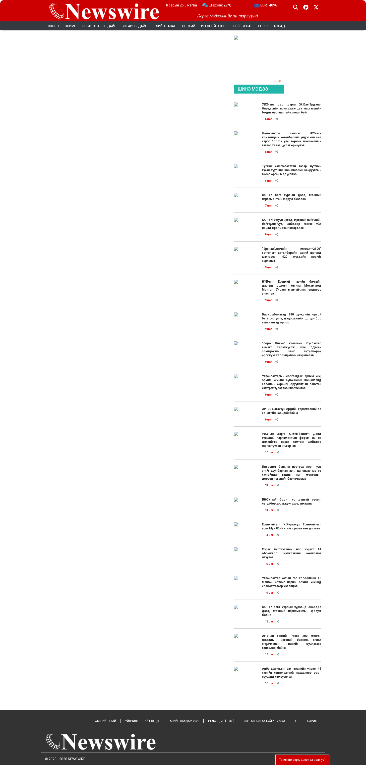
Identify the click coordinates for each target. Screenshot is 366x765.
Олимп (70, 26)
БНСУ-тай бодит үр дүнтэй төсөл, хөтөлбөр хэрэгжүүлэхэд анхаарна (291, 501)
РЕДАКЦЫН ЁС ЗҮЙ (221, 721)
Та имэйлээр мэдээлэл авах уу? (302, 760)
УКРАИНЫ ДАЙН (134, 26)
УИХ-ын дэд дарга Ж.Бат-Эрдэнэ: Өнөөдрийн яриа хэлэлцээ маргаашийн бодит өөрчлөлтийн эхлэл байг (291, 108)
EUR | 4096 (268, 5)
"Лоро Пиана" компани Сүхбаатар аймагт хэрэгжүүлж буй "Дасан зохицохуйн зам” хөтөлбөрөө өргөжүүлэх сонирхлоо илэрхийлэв (291, 349)
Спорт (263, 26)
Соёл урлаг (242, 26)
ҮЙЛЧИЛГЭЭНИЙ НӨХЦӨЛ (143, 721)
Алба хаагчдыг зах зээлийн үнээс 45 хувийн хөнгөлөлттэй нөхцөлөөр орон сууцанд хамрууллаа (291, 672)
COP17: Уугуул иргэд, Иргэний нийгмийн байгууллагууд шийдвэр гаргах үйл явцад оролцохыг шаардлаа (291, 224)
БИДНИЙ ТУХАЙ (105, 721)
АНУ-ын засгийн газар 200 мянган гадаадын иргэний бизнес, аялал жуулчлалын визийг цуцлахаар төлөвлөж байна (291, 642)
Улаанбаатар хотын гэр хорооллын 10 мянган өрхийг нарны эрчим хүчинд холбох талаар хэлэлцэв (291, 582)
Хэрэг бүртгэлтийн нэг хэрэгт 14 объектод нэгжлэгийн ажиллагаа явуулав (291, 553)
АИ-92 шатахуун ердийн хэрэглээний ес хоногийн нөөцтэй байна (291, 411)
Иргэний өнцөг (214, 26)
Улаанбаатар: (225, 5)
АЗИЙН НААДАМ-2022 (184, 721)
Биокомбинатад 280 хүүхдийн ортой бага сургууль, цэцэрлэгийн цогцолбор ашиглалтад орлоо (291, 318)
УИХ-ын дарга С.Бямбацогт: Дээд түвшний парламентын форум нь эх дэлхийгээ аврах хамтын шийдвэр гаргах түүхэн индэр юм (291, 440)
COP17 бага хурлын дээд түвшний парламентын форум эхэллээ (291, 197)
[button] (276, 81)
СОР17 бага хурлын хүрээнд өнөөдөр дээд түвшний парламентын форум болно (291, 611)
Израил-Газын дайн (99, 26)
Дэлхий (188, 26)
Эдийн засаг (164, 26)
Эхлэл (53, 26)
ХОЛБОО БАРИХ (306, 721)
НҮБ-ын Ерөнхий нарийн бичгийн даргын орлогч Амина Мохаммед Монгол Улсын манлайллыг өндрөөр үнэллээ (291, 287)
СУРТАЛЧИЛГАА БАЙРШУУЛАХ (265, 721)
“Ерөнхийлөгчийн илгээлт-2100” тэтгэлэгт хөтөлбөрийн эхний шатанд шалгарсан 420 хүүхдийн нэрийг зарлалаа (291, 254)
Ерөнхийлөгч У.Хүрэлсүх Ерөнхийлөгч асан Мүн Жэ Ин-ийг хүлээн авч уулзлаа (291, 526)
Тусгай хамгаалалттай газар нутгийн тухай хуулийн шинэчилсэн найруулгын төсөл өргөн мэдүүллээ (291, 170)
